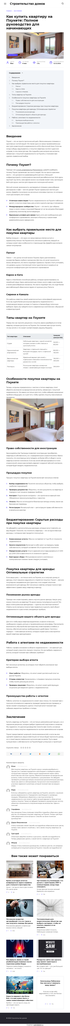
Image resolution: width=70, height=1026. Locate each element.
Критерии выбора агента (25, 120)
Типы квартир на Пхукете (21, 95)
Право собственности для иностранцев (30, 100)
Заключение (17, 126)
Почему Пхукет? (18, 80)
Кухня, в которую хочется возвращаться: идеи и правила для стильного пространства (19, 883)
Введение (16, 77)
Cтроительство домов (27, 3)
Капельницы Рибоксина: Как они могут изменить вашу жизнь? (50, 983)
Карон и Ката (20, 89)
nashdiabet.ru (38, 1025)
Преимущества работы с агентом (27, 123)
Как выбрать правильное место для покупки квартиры (33, 83)
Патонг (18, 86)
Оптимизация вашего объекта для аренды (31, 114)
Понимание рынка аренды (25, 112)
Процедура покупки (23, 103)
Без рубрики (12, 55)
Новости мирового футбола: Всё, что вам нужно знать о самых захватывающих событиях (19, 998)
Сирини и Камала (22, 92)
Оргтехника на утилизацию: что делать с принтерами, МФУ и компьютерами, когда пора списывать (50, 884)
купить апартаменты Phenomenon (29, 170)
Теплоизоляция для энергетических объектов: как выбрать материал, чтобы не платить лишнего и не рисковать (49, 923)
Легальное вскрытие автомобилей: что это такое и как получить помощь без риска (19, 921)
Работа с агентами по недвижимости (26, 118)
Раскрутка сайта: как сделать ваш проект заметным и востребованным (49, 962)
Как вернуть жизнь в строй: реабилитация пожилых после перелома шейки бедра (19, 962)
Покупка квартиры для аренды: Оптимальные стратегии (34, 109)
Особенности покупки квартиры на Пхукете (29, 98)
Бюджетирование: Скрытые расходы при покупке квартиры (35, 106)
